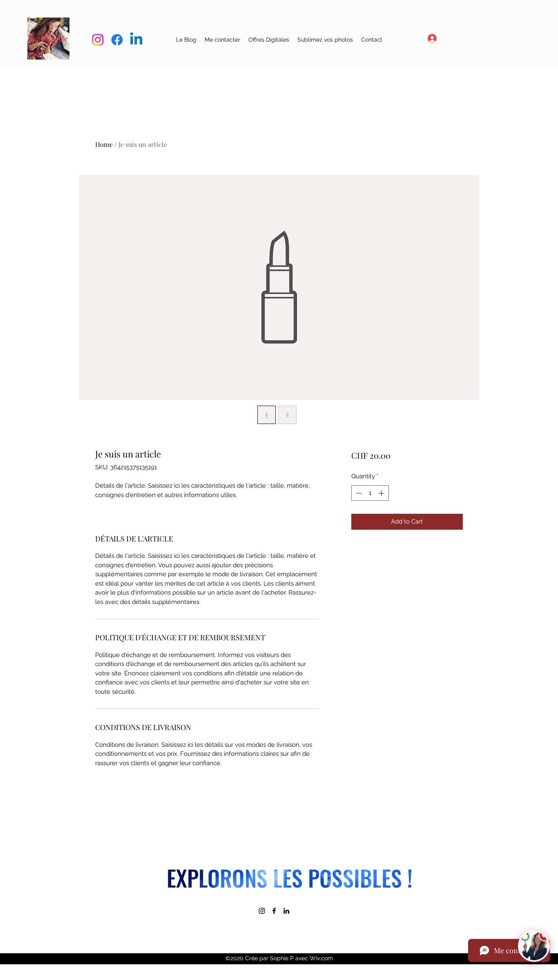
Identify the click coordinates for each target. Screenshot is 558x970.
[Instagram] (262, 911)
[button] (268, 40)
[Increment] (382, 493)
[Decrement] (358, 493)
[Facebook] (274, 911)
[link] (491, 26)
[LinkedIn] (286, 911)
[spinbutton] (370, 493)
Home (104, 144)
